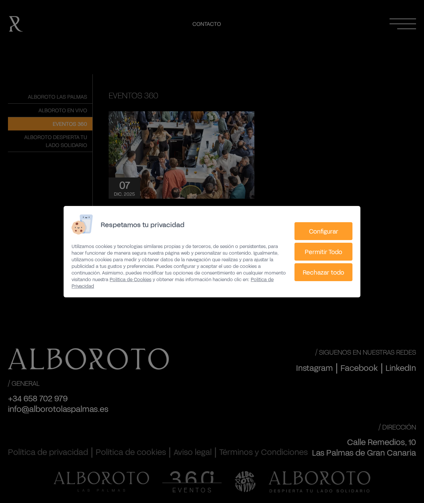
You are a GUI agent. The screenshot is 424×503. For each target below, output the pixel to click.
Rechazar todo (323, 272)
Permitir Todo (323, 251)
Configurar (323, 231)
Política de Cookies (130, 279)
